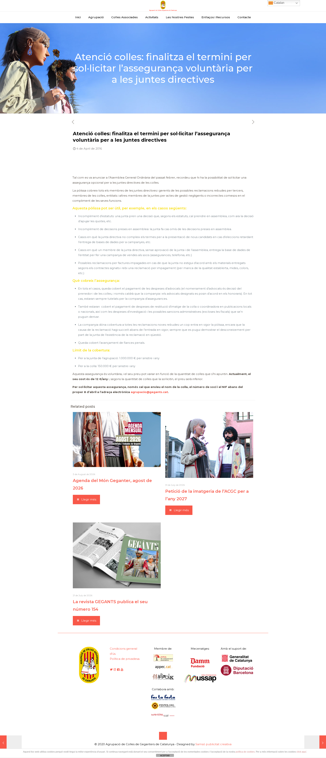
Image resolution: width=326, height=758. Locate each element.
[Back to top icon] (163, 736)
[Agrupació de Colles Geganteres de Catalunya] (163, 5)
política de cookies (245, 751)
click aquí (301, 751)
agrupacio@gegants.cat (149, 392)
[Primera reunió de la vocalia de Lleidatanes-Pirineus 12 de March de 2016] (11, 742)
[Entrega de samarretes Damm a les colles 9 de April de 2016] (315, 742)
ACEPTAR (165, 755)
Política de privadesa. (125, 659)
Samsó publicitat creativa (213, 744)
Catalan (278, 2)
